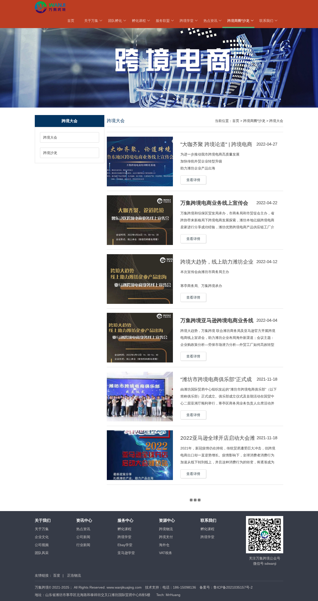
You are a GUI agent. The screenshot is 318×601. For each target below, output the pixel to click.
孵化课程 (139, 21)
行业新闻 (83, 545)
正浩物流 (74, 575)
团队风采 (42, 553)
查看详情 (193, 180)
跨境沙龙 (50, 153)
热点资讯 (210, 21)
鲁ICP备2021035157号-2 (233, 587)
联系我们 (266, 21)
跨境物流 (166, 529)
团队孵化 (115, 21)
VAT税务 (165, 553)
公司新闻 (83, 537)
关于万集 (91, 21)
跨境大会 (50, 137)
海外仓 (164, 545)
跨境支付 (166, 537)
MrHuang (173, 595)
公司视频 (42, 545)
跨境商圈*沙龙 (238, 21)
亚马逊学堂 (126, 553)
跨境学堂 (187, 21)
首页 (70, 21)
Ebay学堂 (125, 545)
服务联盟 (163, 21)
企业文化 (42, 537)
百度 (56, 575)
